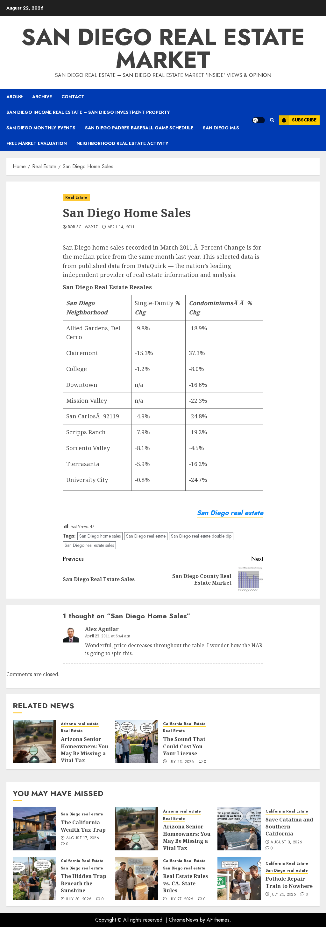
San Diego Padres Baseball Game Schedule (139, 128)
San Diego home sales (100, 536)
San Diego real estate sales (89, 545)
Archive (42, 96)
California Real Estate (184, 724)
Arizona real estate (80, 724)
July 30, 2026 (79, 899)
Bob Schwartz (83, 227)
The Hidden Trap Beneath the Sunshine (83, 883)
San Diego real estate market (163, 48)
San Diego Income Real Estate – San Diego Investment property (88, 112)
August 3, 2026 (286, 842)
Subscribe (304, 120)
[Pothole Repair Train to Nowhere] (239, 878)
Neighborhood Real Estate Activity (122, 143)
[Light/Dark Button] (258, 120)
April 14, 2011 (121, 227)
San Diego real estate (146, 536)
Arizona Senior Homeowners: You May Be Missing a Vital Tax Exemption (84, 753)
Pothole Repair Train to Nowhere (289, 882)
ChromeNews (183, 920)
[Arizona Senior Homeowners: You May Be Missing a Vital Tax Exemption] (34, 741)
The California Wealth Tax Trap (83, 826)
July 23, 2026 (181, 762)
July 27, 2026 (181, 899)
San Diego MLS (221, 128)
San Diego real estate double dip (201, 536)
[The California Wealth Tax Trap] (34, 828)
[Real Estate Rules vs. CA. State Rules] (136, 878)
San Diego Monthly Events (40, 128)
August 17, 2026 (82, 838)
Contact (72, 96)
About (14, 96)
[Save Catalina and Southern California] (239, 828)
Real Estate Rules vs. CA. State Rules (185, 883)
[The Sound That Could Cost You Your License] (136, 741)
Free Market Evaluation (36, 143)
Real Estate (76, 197)
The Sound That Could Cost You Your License (184, 746)
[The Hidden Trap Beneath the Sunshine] (34, 878)
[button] (272, 120)
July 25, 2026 (283, 894)
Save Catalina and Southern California (289, 826)
